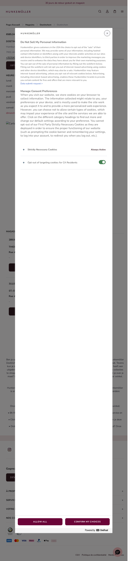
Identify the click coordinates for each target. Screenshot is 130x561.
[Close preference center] (107, 33)
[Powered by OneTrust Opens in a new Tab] (98, 530)
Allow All (40, 521)
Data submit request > (31, 83)
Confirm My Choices (87, 521)
